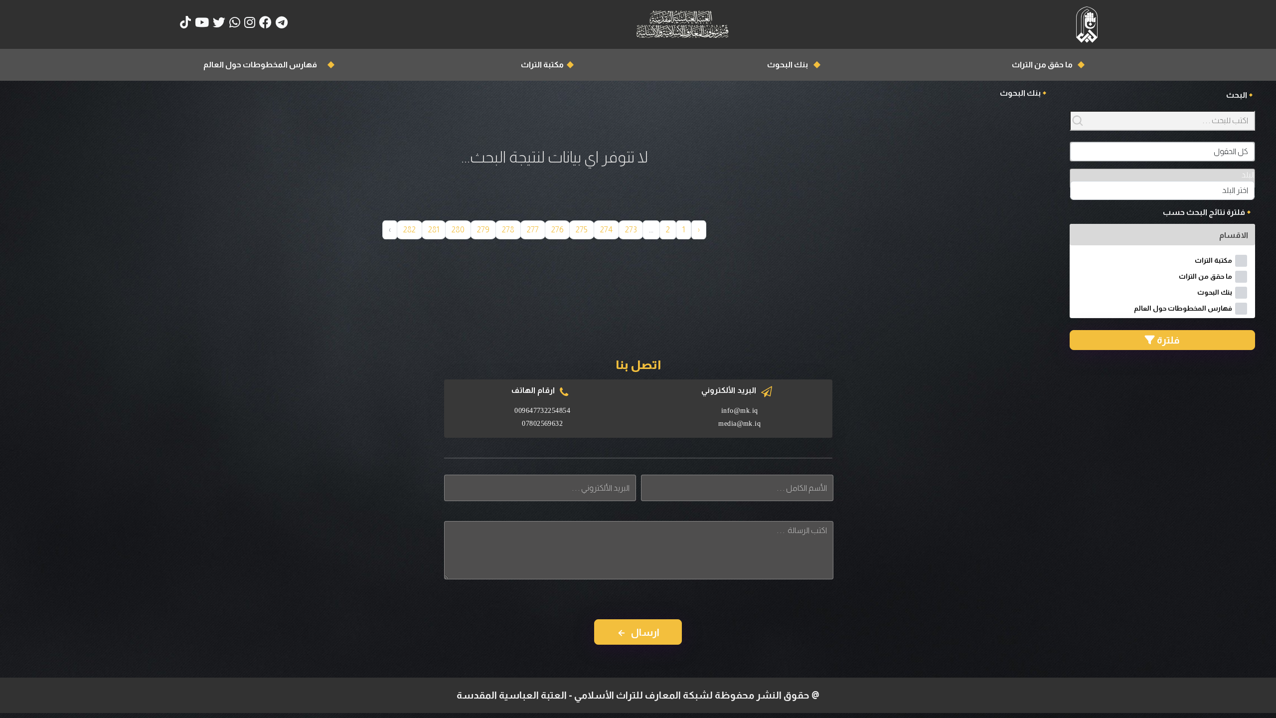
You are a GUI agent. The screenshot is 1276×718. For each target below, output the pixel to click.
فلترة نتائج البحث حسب (1204, 212)
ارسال (645, 632)
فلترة (1167, 340)
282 (409, 229)
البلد (1248, 175)
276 (557, 229)
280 (458, 229)
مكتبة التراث (542, 64)
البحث (1236, 95)
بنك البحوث (787, 64)
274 (606, 229)
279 (483, 229)
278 (508, 229)
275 (582, 229)
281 (433, 229)
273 (631, 229)
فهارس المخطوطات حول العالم (260, 64)
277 (533, 229)
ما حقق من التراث (1042, 64)
